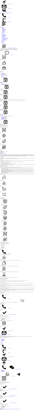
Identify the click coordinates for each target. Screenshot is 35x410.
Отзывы (2, 41)
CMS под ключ (2, 27)
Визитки (2, 73)
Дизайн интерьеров (3, 119)
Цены (1, 343)
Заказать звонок (9, 21)
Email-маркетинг (3, 36)
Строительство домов (3, 116)
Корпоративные (2, 74)
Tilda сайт (3, 32)
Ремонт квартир (2, 118)
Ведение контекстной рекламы (5, 38)
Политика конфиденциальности (3, 335)
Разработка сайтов (3, 28)
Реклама (2, 37)
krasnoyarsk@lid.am (9, 8)
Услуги (1, 33)
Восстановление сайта (4, 40)
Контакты (2, 43)
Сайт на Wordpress (2, 77)
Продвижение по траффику (3, 84)
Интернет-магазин (3, 29)
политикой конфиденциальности (14, 314)
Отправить (1, 409)
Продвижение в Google (4, 35)
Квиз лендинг (3, 31)
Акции (2, 42)
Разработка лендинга (4, 30)
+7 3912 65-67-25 (9, 348)
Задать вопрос (1, 302)
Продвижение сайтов (4, 34)
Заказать (1, 81)
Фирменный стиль (2, 340)
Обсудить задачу (1, 54)
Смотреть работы (12, 54)
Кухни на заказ (2, 117)
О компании (2, 342)
